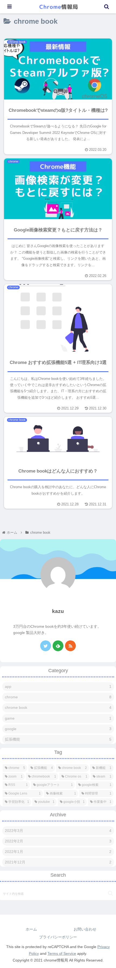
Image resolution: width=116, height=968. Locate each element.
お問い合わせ (85, 929)
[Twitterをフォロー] (45, 645)
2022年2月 (58, 841)
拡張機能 (58, 739)
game (58, 718)
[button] (110, 893)
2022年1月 (58, 851)
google (58, 729)
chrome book (58, 707)
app (58, 686)
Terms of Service (61, 953)
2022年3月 (58, 830)
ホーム (31, 929)
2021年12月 (58, 862)
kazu (58, 611)
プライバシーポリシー (58, 937)
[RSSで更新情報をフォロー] (70, 645)
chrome (58, 697)
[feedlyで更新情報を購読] (58, 645)
